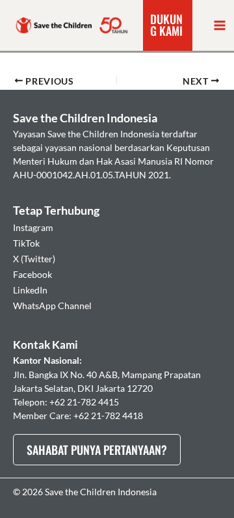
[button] (167, 25)
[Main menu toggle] (219, 25)
